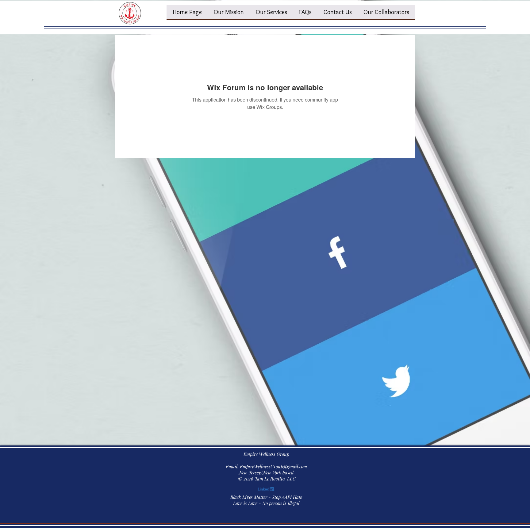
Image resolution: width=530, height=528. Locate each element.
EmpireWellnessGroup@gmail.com (273, 466)
